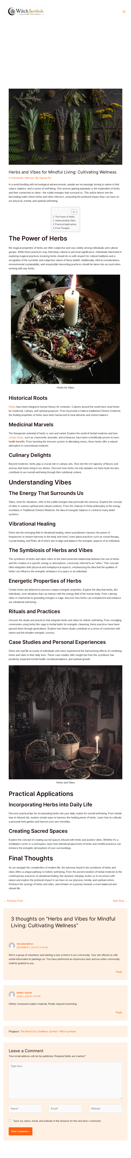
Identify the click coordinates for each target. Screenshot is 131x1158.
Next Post (120, 900)
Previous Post (13, 900)
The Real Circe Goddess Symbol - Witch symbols (48, 1031)
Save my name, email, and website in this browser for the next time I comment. (57, 1121)
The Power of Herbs (65, 216)
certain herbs (16, 437)
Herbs (12, 406)
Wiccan (29, 178)
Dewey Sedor (24, 993)
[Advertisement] (65, 49)
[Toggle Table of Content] (72, 212)
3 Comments (16, 178)
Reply (119, 971)
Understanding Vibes (65, 220)
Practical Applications (65, 224)
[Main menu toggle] (124, 11)
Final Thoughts (62, 228)
